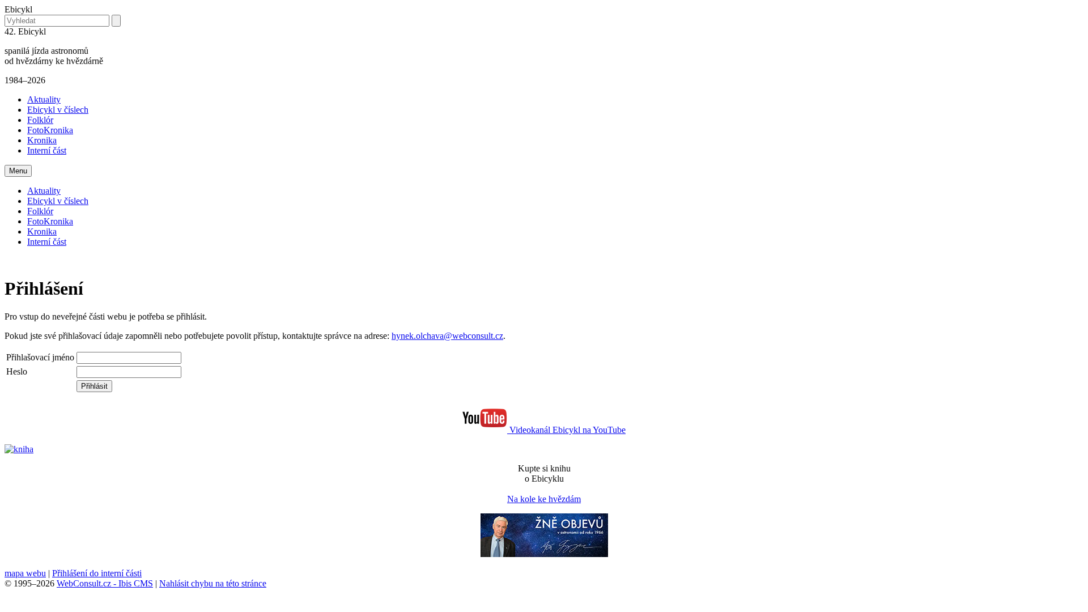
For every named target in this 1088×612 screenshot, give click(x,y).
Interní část (46, 150)
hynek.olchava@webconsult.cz (447, 336)
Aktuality (44, 99)
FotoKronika (50, 130)
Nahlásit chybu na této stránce (212, 583)
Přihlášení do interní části (97, 573)
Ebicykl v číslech (57, 109)
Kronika (42, 140)
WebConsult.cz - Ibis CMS (105, 583)
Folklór (40, 120)
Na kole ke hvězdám (544, 499)
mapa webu (25, 573)
